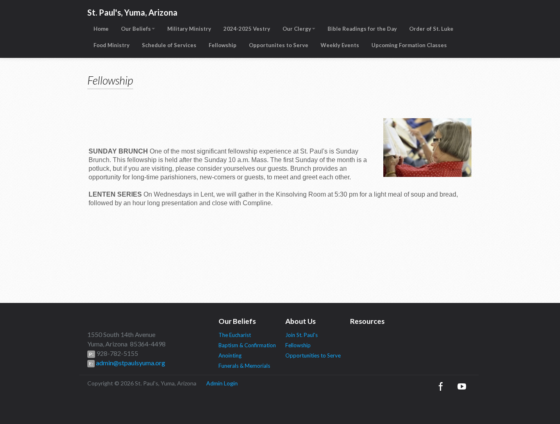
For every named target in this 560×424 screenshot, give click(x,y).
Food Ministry (111, 45)
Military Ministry (189, 28)
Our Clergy (296, 28)
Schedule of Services (169, 45)
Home (101, 28)
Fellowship (223, 45)
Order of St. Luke (431, 28)
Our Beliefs (136, 28)
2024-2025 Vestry (246, 28)
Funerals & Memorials (244, 365)
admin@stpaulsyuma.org (130, 363)
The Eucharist (235, 335)
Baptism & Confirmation (247, 345)
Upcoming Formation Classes (409, 45)
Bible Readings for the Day (362, 28)
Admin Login (222, 383)
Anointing (230, 355)
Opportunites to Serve (278, 45)
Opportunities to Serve (313, 355)
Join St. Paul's (301, 335)
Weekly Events (340, 45)
